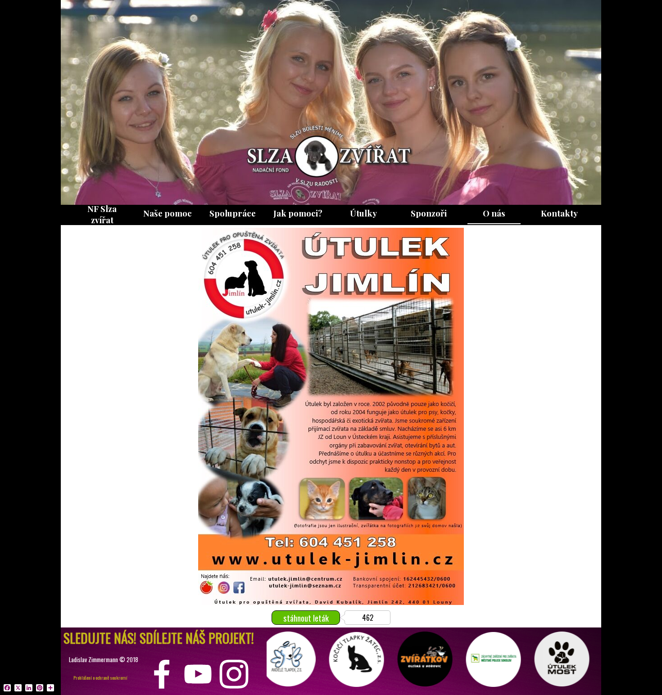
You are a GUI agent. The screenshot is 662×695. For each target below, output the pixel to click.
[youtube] (198, 674)
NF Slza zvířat (102, 214)
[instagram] (234, 674)
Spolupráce (232, 213)
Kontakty (559, 213)
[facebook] (162, 674)
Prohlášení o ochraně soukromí (100, 677)
